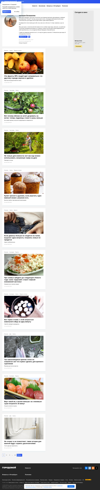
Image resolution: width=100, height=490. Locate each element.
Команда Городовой (23, 42)
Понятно (71, 486)
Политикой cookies (47, 487)
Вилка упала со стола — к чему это (16, 482)
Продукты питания (17, 50)
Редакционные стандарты (59, 479)
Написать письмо (77, 479)
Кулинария (12, 252)
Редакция (51, 479)
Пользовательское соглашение (32, 479)
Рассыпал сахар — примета (65, 482)
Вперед (19, 455)
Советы (11, 50)
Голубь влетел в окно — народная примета (50, 482)
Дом (10, 334)
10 (15, 455)
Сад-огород (12, 90)
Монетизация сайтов (6, 479)
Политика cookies (43, 479)
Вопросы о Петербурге (54, 6)
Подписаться (6, 11)
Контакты (71, 479)
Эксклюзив (42, 6)
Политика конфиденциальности (18, 479)
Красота (15, 210)
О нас (67, 479)
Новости (34, 6)
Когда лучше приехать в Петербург (32, 482)
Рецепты (17, 252)
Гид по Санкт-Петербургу (78, 482)
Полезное (65, 6)
